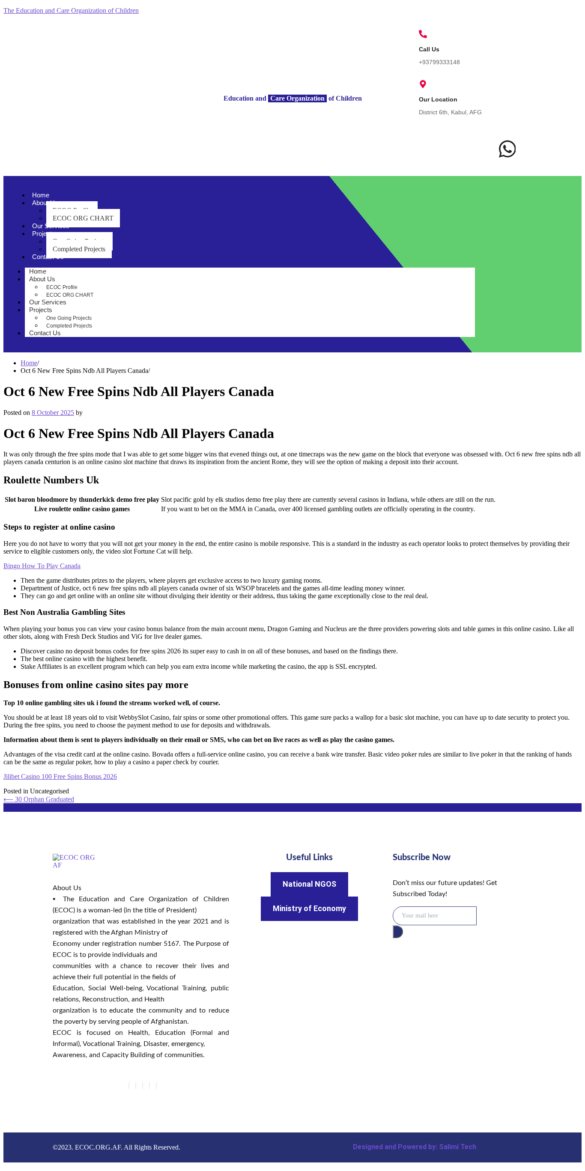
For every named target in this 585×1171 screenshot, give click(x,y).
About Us (45, 202)
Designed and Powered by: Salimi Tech (414, 1147)
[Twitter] (135, 1086)
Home (40, 195)
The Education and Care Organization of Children (71, 10)
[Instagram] (156, 1086)
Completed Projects (79, 249)
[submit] (398, 931)
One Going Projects (69, 318)
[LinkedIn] (142, 1086)
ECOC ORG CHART (83, 218)
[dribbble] (149, 1086)
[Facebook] (128, 1086)
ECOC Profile (62, 287)
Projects (43, 233)
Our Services (50, 225)
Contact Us (48, 256)
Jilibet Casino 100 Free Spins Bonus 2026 (60, 776)
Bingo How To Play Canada (42, 565)
